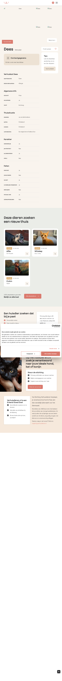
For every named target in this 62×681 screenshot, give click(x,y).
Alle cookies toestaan (50, 353)
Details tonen (53, 348)
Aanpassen (30, 353)
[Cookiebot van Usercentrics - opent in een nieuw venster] (53, 326)
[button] (53, 3)
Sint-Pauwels (9, 253)
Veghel (8, 283)
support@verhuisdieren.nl (39, 423)
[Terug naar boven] (58, 671)
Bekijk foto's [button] (52, 40)
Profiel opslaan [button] (47, 49)
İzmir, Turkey (38, 253)
